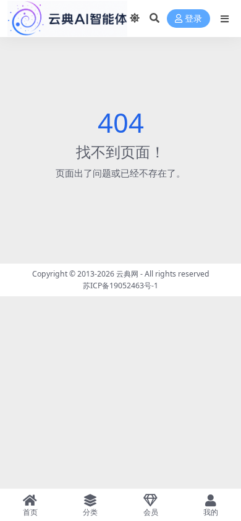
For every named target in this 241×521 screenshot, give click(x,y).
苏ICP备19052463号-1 (120, 285)
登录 (193, 18)
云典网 (127, 274)
